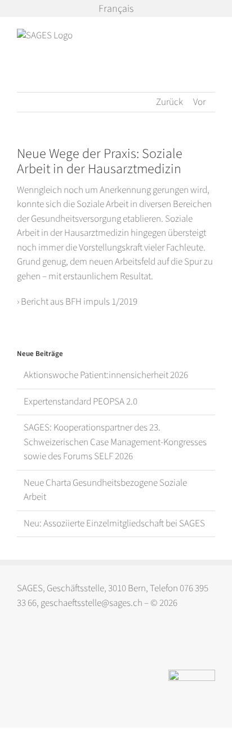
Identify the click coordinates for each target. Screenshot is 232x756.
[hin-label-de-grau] (191, 674)
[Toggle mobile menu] (210, 35)
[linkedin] (44, 645)
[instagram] (22, 645)
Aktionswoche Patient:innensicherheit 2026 (106, 375)
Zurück (169, 102)
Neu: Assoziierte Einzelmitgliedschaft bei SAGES (114, 523)
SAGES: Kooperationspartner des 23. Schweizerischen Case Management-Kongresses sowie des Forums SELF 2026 (115, 442)
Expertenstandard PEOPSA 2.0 (80, 401)
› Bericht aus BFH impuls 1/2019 (78, 302)
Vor (199, 102)
